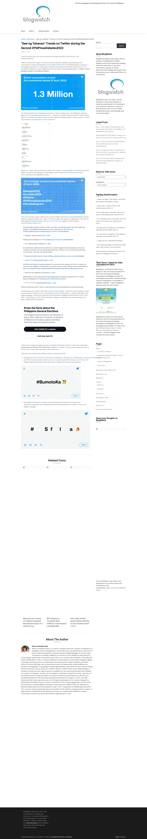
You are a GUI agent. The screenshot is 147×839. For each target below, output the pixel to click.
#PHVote (68, 268)
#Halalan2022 (62, 173)
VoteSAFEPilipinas (59, 291)
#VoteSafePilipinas (36, 402)
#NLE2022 (33, 358)
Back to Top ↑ (121, 837)
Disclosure (99, 394)
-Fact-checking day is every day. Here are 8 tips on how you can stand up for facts (111, 221)
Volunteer (100, 389)
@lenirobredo (48, 117)
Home (23, 31)
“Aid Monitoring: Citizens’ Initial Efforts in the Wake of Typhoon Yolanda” (108, 330)
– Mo (98, 199)
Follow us (100, 385)
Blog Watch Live (101, 374)
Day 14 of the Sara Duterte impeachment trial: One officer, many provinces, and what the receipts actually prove (111, 152)
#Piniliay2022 (68, 358)
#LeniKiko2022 (44, 231)
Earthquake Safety (102, 398)
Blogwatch (99, 378)
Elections (30, 39)
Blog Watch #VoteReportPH (106, 370)
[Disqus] (57, 725)
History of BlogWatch (104, 361)
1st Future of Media (104, 352)
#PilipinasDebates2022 (33, 223)
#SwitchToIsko (42, 256)
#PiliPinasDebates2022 (31, 113)
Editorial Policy (44, 31)
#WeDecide (45, 268)
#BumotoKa (49, 358)
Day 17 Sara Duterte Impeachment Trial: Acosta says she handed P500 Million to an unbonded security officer (110, 129)
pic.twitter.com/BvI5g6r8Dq (59, 231)
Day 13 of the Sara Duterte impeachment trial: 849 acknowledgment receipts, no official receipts (110, 160)
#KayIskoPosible (30, 256)
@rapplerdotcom (77, 268)
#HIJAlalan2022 (78, 358)
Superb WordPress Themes (62, 837)
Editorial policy (101, 401)
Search (98, 42)
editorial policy (112, 109)
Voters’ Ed (99, 405)
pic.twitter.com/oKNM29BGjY (74, 256)
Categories (100, 182)
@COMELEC (62, 65)
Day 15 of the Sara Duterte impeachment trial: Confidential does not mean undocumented (110, 143)
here (57, 349)
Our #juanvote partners (104, 409)
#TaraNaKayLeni (29, 175)
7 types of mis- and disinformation (110, 241)
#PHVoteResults (95, 358)
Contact (56, 31)
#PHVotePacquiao (32, 264)
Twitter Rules (75, 345)
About (31, 31)
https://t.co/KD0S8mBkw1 (64, 240)
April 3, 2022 (46, 235)
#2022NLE (41, 358)
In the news (101, 365)
